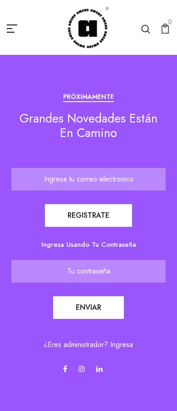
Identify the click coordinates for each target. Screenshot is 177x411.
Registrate (88, 215)
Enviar (88, 307)
